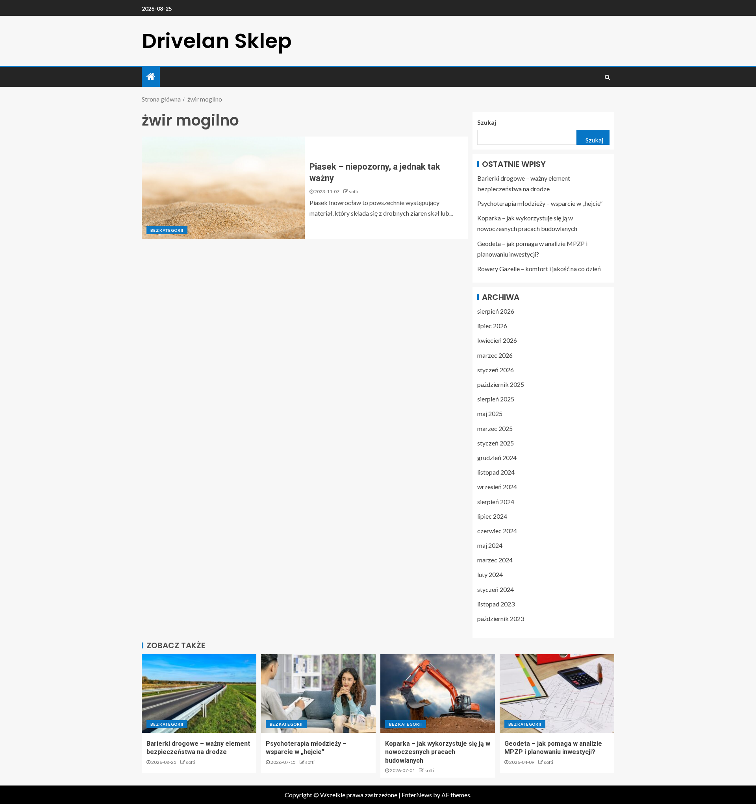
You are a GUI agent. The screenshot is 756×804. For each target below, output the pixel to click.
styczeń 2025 (495, 443)
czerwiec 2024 (497, 530)
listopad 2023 (496, 604)
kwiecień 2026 (497, 340)
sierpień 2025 (495, 399)
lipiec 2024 (492, 516)
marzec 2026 (495, 355)
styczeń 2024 (495, 589)
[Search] (607, 77)
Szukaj (486, 122)
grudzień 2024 (497, 457)
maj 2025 (489, 413)
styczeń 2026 (495, 369)
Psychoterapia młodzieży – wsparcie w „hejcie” (539, 203)
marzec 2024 (495, 560)
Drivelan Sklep (217, 40)
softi (353, 191)
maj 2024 (489, 545)
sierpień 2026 (495, 311)
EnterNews (417, 794)
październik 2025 (500, 384)
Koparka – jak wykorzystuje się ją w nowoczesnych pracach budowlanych (437, 752)
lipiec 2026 (492, 325)
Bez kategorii (166, 230)
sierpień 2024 (495, 501)
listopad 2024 (496, 472)
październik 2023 (500, 618)
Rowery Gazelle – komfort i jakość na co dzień (539, 268)
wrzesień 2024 (497, 486)
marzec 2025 (495, 428)
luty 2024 (490, 574)
